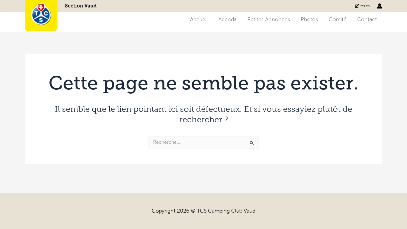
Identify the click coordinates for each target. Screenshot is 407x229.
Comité (338, 19)
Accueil (199, 19)
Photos (309, 19)
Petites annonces (268, 19)
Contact (367, 19)
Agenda (227, 19)
